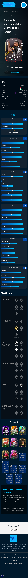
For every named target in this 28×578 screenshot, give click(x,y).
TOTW (13, 557)
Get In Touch (14, 560)
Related (20, 34)
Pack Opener (5, 557)
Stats (9, 34)
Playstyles (14, 34)
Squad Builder (8, 555)
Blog (5, 563)
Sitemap (21, 563)
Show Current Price (14, 72)
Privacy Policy (12, 563)
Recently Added (22, 557)
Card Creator (19, 555)
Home (5, 11)
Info (5, 34)
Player (10, 11)
